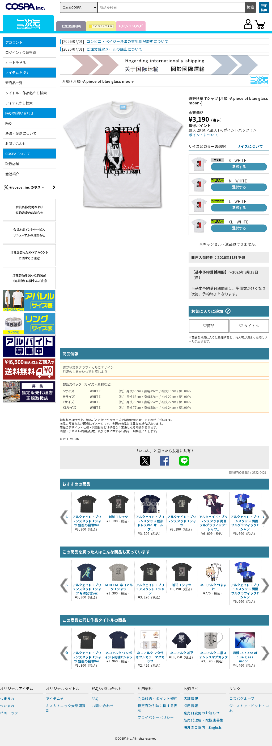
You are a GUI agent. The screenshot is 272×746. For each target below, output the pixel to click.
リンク (234, 688)
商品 (210, 326)
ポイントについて (203, 134)
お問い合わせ (15, 143)
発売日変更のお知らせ (202, 712)
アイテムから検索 (19, 102)
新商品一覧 (14, 82)
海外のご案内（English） (204, 727)
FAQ (8, 123)
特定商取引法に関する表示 (157, 708)
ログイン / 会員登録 (20, 52)
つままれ (7, 698)
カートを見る (15, 62)
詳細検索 (264, 7)
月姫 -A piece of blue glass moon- (103, 81)
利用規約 (145, 688)
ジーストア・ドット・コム (249, 708)
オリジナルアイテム (16, 688)
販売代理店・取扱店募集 (203, 720)
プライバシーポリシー (156, 717)
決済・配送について (20, 133)
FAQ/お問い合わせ (107, 688)
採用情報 (191, 705)
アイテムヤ (55, 698)
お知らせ (191, 688)
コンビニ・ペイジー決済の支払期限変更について (127, 41)
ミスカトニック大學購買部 (66, 708)
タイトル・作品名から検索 (26, 92)
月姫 (66, 81)
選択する (239, 167)
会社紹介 (12, 173)
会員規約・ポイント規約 (157, 698)
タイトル (251, 326)
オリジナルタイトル (62, 688)
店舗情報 (191, 698)
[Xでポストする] (145, 464)
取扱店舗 (12, 163)
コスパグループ (241, 698)
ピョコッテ (9, 712)
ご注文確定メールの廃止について (114, 49)
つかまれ (7, 705)
